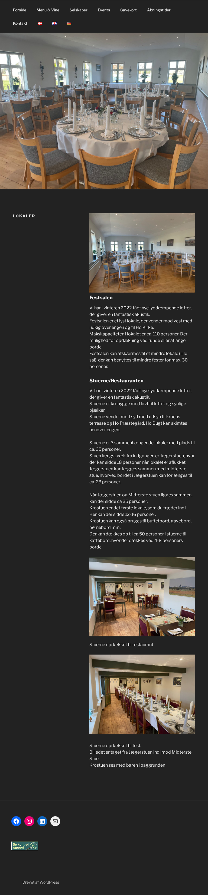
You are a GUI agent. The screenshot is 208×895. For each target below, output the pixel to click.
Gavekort (128, 10)
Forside (19, 10)
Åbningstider (159, 10)
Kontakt (20, 23)
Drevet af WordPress (40, 882)
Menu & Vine (48, 10)
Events (104, 10)
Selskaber (78, 10)
